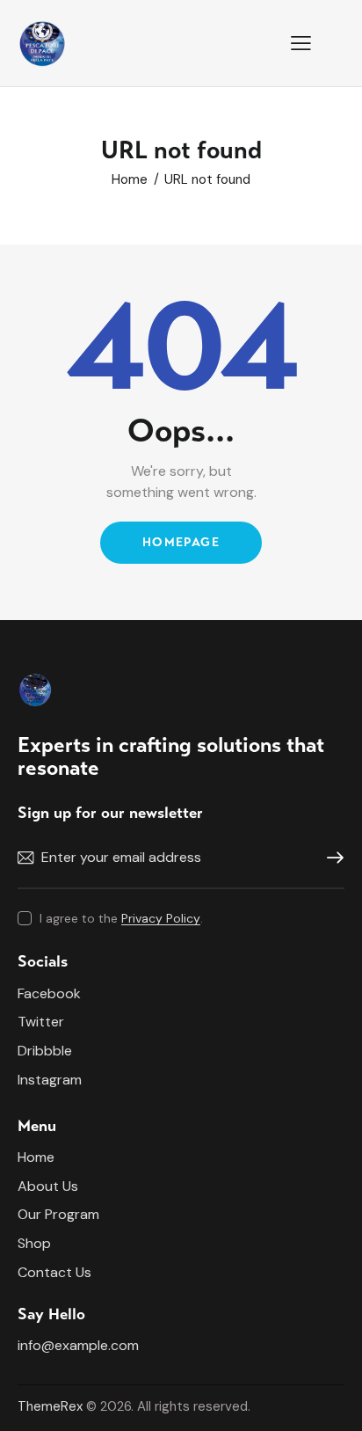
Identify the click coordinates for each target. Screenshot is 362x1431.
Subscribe (331, 858)
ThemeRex (50, 1406)
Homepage (181, 542)
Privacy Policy (160, 918)
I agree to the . (121, 918)
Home (130, 180)
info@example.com (78, 1345)
